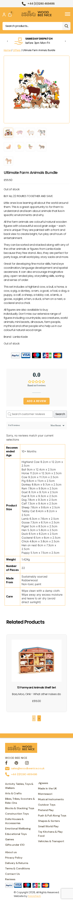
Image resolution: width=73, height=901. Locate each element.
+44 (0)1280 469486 (40, 4)
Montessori (45, 794)
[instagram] (27, 763)
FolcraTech (34, 896)
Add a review (36, 401)
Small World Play (48, 826)
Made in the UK (47, 788)
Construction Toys (17, 813)
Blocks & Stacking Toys (19, 808)
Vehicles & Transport (51, 841)
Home (7, 50)
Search (66, 26)
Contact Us (12, 874)
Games (9, 839)
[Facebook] (6, 763)
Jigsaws (43, 783)
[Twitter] (16, 763)
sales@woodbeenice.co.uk (27, 768)
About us (11, 852)
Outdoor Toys (46, 804)
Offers (16, 50)
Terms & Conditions (17, 868)
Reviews (10, 879)
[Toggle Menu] (67, 14)
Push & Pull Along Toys (52, 815)
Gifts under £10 (14, 845)
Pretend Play (46, 810)
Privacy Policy (13, 857)
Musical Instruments (51, 799)
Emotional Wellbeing (18, 828)
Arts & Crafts (13, 793)
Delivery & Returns (16, 863)
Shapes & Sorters (49, 821)
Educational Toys (16, 834)
